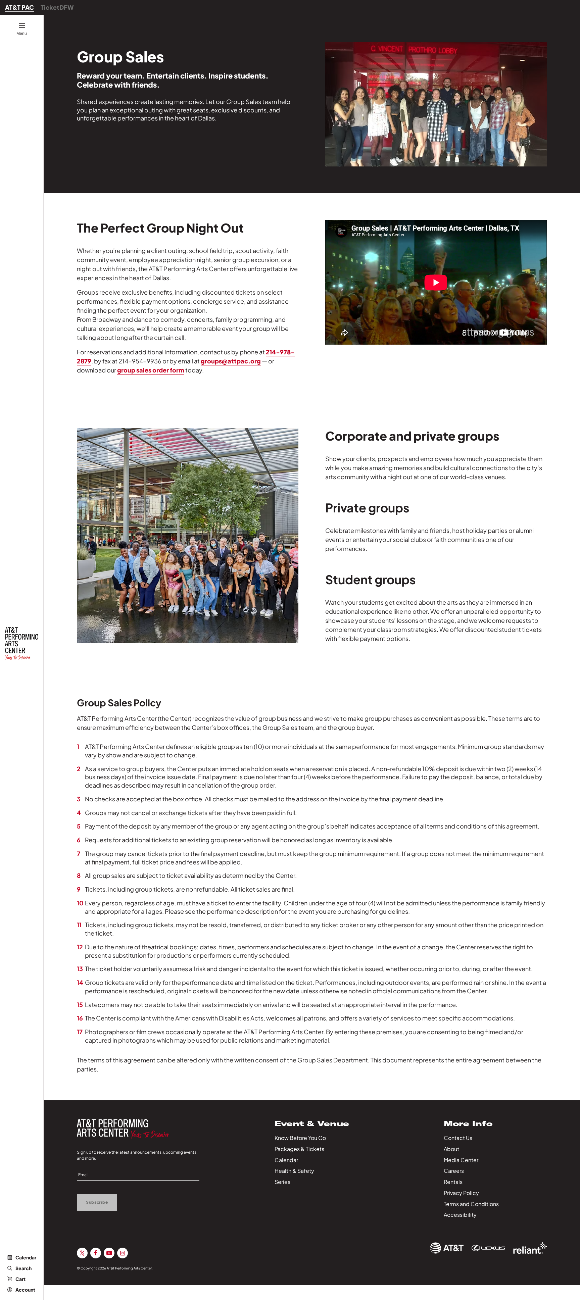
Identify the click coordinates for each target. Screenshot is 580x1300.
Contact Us (458, 1137)
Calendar (25, 1257)
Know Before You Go (300, 1137)
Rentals (453, 1181)
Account (25, 1290)
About (451, 1148)
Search (23, 1268)
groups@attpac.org (231, 361)
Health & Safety (294, 1170)
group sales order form (150, 370)
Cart (20, 1279)
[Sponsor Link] (447, 1248)
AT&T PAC (19, 7)
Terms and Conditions (471, 1203)
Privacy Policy (461, 1192)
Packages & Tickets (299, 1148)
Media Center (461, 1159)
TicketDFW (57, 7)
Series (282, 1181)
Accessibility (460, 1214)
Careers (454, 1170)
